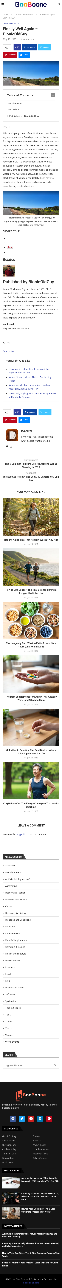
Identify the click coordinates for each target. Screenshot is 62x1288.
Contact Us (38, 1136)
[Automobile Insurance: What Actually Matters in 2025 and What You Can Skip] (11, 1182)
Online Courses (40, 1158)
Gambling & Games (15, 946)
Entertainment (12, 933)
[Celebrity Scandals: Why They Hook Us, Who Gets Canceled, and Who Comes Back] (11, 1198)
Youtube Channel (41, 1149)
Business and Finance (16, 899)
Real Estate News (14, 987)
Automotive (11, 885)
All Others (10, 865)
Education (10, 926)
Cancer (8, 906)
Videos (8, 1028)
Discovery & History (15, 912)
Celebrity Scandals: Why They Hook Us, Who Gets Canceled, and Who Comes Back (40, 1196)
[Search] (58, 4)
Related (16, 109)
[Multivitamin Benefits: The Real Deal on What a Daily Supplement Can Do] (31, 727)
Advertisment (8, 1141)
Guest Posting (9, 1136)
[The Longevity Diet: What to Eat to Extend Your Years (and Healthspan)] (31, 620)
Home (5, 14)
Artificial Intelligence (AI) (17, 879)
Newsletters (8, 1158)
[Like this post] (18, 47)
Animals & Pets (13, 872)
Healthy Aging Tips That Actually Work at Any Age (31, 539)
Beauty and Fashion (15, 892)
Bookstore (7, 1162)
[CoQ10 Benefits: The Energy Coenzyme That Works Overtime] (31, 780)
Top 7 (8, 1014)
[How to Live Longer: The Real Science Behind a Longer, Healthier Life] (31, 567)
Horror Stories (12, 960)
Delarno (26, 430)
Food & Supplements (16, 940)
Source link (8, 351)
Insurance (10, 967)
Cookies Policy (9, 1149)
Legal (8, 973)
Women (9, 1034)
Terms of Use (9, 1154)
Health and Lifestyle (24, 14)
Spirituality (10, 1001)
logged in (21, 834)
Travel (8, 1021)
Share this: (17, 103)
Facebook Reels (40, 1154)
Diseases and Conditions (18, 919)
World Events (12, 1041)
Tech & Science (13, 1007)
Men (7, 980)
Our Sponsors (9, 1145)
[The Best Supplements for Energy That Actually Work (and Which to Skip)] (31, 674)
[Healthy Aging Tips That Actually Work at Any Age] (31, 517)
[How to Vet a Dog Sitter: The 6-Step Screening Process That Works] (11, 1213)
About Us (37, 1141)
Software (10, 994)
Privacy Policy (39, 1145)
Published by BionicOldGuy (24, 115)
